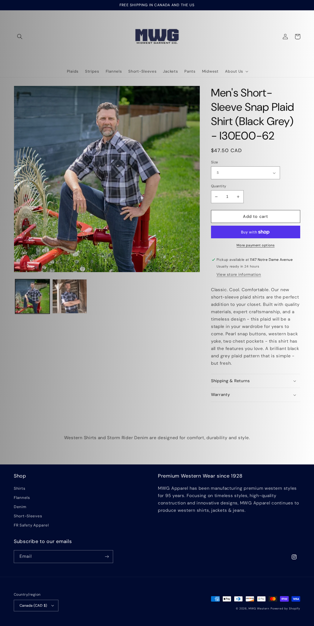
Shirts (19, 488)
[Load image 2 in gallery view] (69, 296)
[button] (20, 37)
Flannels (22, 497)
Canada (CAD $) (33, 605)
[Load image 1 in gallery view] (32, 296)
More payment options (255, 245)
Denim (20, 506)
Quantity (218, 186)
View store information (239, 274)
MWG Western (258, 608)
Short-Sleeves (28, 515)
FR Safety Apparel (31, 525)
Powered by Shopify (285, 608)
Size (214, 162)
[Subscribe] (107, 556)
